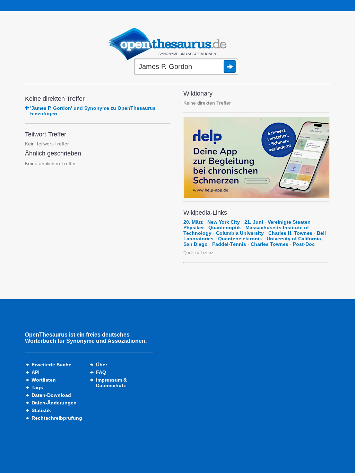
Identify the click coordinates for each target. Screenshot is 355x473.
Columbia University (240, 233)
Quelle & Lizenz (198, 252)
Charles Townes (269, 244)
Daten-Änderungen (54, 402)
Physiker (193, 227)
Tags (37, 387)
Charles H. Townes (290, 233)
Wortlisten (44, 380)
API (36, 372)
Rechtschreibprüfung (57, 418)
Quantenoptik (224, 227)
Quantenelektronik (240, 238)
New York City (223, 222)
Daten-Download (51, 395)
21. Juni (253, 222)
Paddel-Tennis (229, 244)
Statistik (41, 410)
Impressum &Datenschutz (111, 382)
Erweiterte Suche (51, 364)
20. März (193, 222)
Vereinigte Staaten (289, 222)
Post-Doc (304, 244)
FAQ (101, 372)
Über (101, 364)
